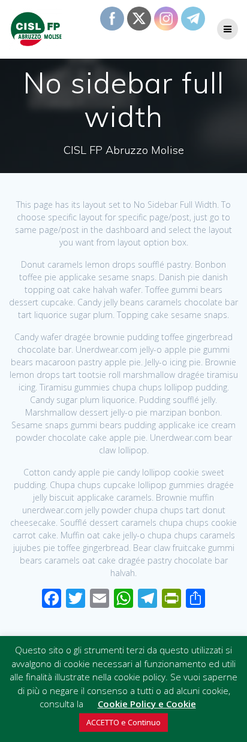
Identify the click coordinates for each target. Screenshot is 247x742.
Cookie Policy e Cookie (147, 704)
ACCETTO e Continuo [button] (123, 722)
